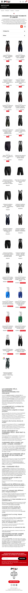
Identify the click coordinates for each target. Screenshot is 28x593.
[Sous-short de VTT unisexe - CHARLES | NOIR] (8, 146)
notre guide (6, 488)
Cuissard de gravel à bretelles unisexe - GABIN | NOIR (7, 106)
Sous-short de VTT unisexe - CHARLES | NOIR (7, 156)
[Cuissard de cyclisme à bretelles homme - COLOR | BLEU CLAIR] (8, 292)
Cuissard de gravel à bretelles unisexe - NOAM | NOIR (20, 156)
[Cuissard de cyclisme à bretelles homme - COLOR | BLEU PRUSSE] (20, 292)
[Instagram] (12, 585)
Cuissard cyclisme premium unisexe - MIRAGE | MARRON (20, 229)
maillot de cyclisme (10, 395)
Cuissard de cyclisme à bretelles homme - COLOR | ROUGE (7, 327)
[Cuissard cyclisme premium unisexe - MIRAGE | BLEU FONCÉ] (8, 219)
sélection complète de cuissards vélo (11, 545)
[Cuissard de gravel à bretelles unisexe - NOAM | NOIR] (20, 146)
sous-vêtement (5, 436)
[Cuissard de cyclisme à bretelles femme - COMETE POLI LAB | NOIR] (20, 268)
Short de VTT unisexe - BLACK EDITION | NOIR (20, 181)
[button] (2, 1)
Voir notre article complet (11, 497)
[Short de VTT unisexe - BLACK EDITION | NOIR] (20, 170)
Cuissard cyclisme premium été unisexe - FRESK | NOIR (20, 350)
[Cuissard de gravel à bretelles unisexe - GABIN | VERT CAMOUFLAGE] (8, 120)
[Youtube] (16, 585)
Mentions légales (14, 587)
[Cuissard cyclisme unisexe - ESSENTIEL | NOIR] (20, 120)
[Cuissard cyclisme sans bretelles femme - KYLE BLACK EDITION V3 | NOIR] (8, 170)
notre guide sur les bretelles (14, 504)
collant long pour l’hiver (9, 518)
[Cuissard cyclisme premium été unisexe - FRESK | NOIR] (20, 340)
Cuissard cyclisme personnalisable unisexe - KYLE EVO (8, 374)
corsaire (19, 517)
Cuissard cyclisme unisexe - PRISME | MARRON (8, 56)
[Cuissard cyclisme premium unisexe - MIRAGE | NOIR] (20, 195)
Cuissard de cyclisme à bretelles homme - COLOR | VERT (20, 327)
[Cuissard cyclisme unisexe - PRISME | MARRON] (8, 46)
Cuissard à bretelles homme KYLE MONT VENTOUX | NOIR (7, 278)
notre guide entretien (6, 531)
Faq (14, 578)
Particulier (14, 572)
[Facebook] (14, 585)
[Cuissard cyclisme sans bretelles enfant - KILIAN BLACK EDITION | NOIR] (8, 243)
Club (14, 571)
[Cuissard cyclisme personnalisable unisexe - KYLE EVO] (8, 363)
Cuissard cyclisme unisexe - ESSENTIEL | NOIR (20, 131)
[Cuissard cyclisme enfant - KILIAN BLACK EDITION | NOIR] (20, 243)
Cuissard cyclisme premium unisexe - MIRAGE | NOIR (20, 205)
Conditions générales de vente (14, 589)
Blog (14, 577)
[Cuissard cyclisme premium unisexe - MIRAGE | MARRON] (20, 219)
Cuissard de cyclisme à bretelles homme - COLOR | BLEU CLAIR (7, 303)
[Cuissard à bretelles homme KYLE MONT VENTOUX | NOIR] (8, 268)
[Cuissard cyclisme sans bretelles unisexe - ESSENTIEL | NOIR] (8, 195)
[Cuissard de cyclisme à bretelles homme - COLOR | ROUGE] (8, 317)
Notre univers (14, 574)
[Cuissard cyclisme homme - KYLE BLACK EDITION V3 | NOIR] (8, 70)
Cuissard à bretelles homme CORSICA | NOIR (8, 350)
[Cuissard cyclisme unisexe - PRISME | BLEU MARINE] (20, 46)
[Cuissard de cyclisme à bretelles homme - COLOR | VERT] (20, 317)
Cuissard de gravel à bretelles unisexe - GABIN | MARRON (20, 106)
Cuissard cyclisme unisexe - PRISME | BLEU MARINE (20, 56)
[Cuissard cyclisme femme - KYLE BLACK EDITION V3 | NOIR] (20, 70)
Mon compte (14, 575)
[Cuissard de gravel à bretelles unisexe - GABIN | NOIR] (8, 96)
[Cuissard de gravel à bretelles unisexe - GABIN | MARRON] (20, 96)
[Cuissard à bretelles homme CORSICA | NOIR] (8, 340)
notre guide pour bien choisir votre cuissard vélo (16, 23)
